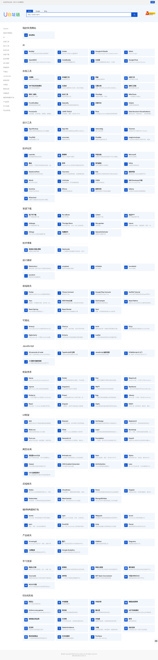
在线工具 (6, 41)
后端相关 (6, 93)
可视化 (5, 72)
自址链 (63, 654)
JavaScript (7, 76)
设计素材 (6, 63)
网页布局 (6, 89)
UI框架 (5, 84)
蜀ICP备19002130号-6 (79, 656)
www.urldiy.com (81, 654)
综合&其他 (6, 110)
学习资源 (6, 106)
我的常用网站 (7, 33)
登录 (152, 2)
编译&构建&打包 (8, 97)
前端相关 (6, 67)
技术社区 (6, 50)
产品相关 (6, 102)
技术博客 (6, 59)
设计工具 (6, 46)
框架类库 (6, 80)
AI (4, 37)
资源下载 (6, 54)
